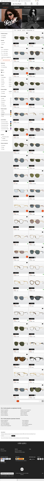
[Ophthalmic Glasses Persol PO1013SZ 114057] (20, 358)
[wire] (2, 461)
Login (31, 4)
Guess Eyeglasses (25, 421)
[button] (5, 4)
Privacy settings (3, 450)
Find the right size (6, 60)
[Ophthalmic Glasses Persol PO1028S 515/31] (20, 68)
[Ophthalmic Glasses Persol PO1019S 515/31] (20, 83)
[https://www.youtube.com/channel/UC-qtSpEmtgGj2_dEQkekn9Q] (42, 459)
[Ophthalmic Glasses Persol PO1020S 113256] (20, 52)
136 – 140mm (5, 53)
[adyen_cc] (1, 459)
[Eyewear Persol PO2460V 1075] (20, 266)
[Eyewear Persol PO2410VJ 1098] (20, 221)
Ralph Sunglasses (24, 413)
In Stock (3, 65)
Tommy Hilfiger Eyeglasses (27, 424)
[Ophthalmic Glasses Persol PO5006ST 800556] (20, 297)
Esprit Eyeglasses (25, 425)
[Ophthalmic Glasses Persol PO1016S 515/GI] (20, 374)
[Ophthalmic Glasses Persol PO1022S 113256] (20, 389)
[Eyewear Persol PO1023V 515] (20, 236)
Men (3, 44)
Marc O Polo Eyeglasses (5, 424)
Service (16, 449)
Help (30, 449)
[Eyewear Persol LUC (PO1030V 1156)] (20, 190)
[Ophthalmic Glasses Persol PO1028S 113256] (20, 98)
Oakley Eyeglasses (4, 421)
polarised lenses (5, 140)
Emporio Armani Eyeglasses (6, 425)
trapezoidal (4, 105)
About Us (2, 449)
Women (3, 42)
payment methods (18, 450)
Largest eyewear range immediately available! (10, 0)
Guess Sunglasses (24, 412)
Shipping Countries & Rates (20, 452)
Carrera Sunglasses (4, 413)
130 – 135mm (5, 51)
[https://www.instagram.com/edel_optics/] (40, 459)
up (42, 473)
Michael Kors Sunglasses (25, 411)
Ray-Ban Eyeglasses (4, 420)
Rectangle (4, 77)
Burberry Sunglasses (24, 415)
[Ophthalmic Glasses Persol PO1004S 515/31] (20, 328)
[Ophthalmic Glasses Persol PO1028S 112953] (20, 251)
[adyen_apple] (10, 459)
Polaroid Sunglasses (4, 415)
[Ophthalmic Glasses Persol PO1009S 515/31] (20, 343)
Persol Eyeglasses (25, 420)
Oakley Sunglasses (4, 411)
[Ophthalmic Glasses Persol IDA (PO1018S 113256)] (20, 175)
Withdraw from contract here (7, 473)
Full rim (3, 91)
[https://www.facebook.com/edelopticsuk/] (38, 459)
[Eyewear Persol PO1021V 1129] (20, 282)
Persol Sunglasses (4, 412)
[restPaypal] (7, 459)
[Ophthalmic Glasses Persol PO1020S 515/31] (20, 37)
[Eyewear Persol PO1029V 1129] (20, 205)
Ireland (38, 0)
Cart (37, 4)
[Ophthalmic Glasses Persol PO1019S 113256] (20, 159)
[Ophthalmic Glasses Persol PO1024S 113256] (20, 114)
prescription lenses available (5, 137)
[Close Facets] (6, 30)
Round (3, 102)
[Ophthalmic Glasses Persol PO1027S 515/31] (20, 129)
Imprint (12, 475)
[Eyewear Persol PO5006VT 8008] (20, 312)
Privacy (9, 475)
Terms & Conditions (4, 475)
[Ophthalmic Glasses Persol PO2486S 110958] (20, 144)
